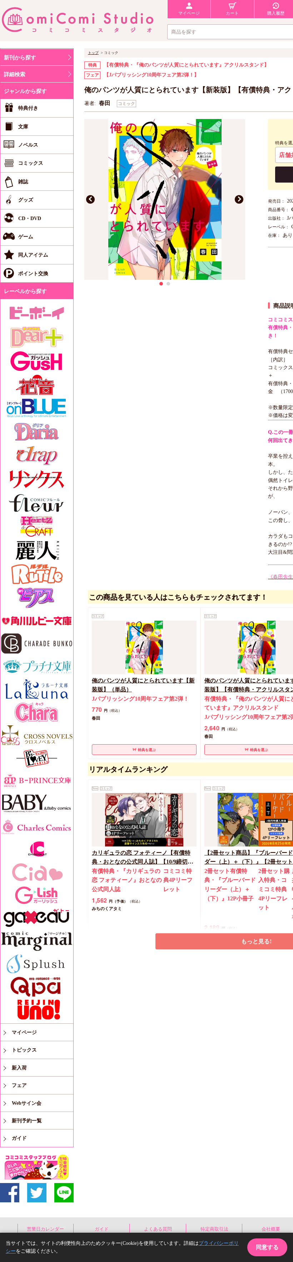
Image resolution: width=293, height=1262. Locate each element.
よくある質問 (158, 1229)
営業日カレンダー (45, 1229)
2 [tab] (168, 283)
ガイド (102, 1229)
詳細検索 (14, 74)
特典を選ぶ (147, 750)
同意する (267, 1247)
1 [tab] (161, 283)
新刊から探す (20, 57)
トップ (93, 53)
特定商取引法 (214, 1229)
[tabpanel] (164, 199)
